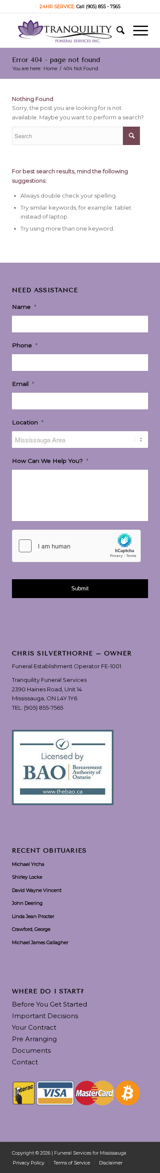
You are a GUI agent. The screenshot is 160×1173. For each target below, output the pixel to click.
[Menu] (136, 30)
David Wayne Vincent (36, 890)
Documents (31, 1050)
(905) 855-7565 (43, 707)
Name (24, 306)
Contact (25, 1062)
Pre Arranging (34, 1039)
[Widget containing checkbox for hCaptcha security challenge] (76, 546)
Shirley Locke (27, 877)
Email (23, 383)
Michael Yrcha (28, 864)
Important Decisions (45, 1016)
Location (28, 422)
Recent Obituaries (49, 850)
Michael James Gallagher (40, 942)
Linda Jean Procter (33, 916)
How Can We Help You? (50, 460)
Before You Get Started (49, 1004)
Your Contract (34, 1027)
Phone (25, 345)
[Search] (116, 30)
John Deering (27, 903)
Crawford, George (31, 929)
